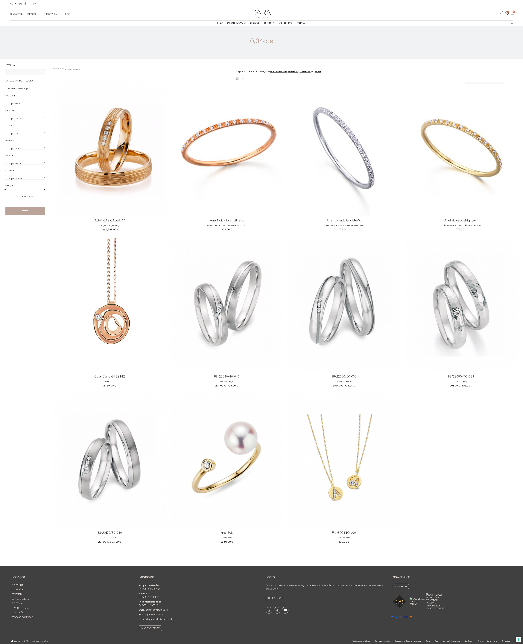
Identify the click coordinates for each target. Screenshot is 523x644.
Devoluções (18, 612)
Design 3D (270, 23)
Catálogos (286, 23)
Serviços (31, 14)
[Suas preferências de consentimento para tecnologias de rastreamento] (518, 639)
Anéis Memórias (234, 225)
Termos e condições (382, 641)
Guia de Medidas (20, 598)
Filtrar (25, 210)
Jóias (220, 23)
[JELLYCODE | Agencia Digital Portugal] (12, 641)
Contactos (16, 14)
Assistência (50, 14)
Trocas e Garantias (22, 617)
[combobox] (73, 68)
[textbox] (25, 89)
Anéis (209, 225)
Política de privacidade (361, 641)
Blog (67, 14)
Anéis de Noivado (236, 23)
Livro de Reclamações (451, 641)
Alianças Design (113, 225)
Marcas (301, 23)
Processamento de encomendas (408, 641)
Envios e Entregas (21, 608)
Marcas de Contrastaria (487, 641)
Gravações (17, 589)
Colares (107, 381)
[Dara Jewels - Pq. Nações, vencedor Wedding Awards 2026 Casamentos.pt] (435, 601)
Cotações (506, 641)
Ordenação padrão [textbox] (72, 69)
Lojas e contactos (150, 628)
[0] (512, 14)
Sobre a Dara (274, 598)
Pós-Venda (17, 585)
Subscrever (400, 586)
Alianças (255, 23)
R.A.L (428, 641)
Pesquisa (42, 72)
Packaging (17, 603)
